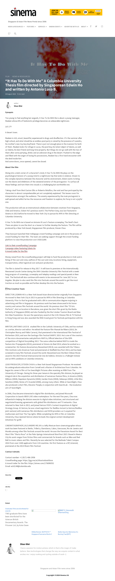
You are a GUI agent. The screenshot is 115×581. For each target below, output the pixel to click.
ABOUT (83, 26)
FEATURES (30, 26)
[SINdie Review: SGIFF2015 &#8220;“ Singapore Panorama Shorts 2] (44, 516)
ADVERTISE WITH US (71, 26)
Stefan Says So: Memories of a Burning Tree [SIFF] (68, 533)
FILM (7, 76)
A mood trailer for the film (16, 251)
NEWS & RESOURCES (15, 26)
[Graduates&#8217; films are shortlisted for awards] (18, 516)
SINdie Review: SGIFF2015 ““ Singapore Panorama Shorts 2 (42, 533)
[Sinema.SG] (23, 17)
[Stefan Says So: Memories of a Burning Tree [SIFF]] (70, 516)
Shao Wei (18, 106)
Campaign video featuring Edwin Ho (20, 248)
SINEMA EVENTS (55, 26)
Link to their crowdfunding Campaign (21, 245)
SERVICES (41, 26)
